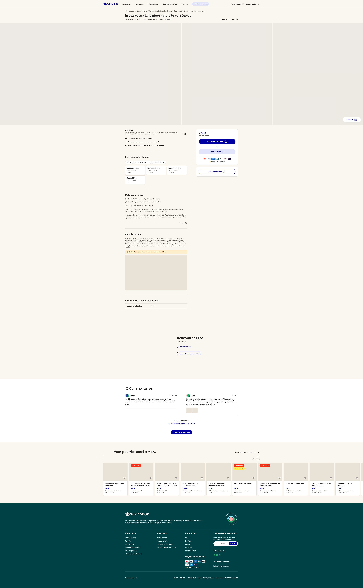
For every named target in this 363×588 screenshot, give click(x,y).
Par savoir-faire (130, 538)
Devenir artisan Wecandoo (166, 547)
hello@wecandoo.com (221, 566)
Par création (129, 544)
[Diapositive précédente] (254, 458)
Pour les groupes (131, 551)
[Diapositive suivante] (258, 458)
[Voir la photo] (189, 410)
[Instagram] (217, 555)
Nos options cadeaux (132, 547)
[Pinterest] (220, 555)
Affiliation (188, 547)
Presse (187, 544)
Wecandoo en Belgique (133, 554)
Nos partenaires (162, 541)
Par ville (128, 541)
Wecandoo (129, 11)
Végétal (144, 11)
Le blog (188, 541)
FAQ (186, 538)
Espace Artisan (190, 551)
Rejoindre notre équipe (165, 544)
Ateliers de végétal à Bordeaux (160, 11)
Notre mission (162, 538)
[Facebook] (214, 555)
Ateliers (137, 11)
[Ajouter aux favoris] (124, 478)
